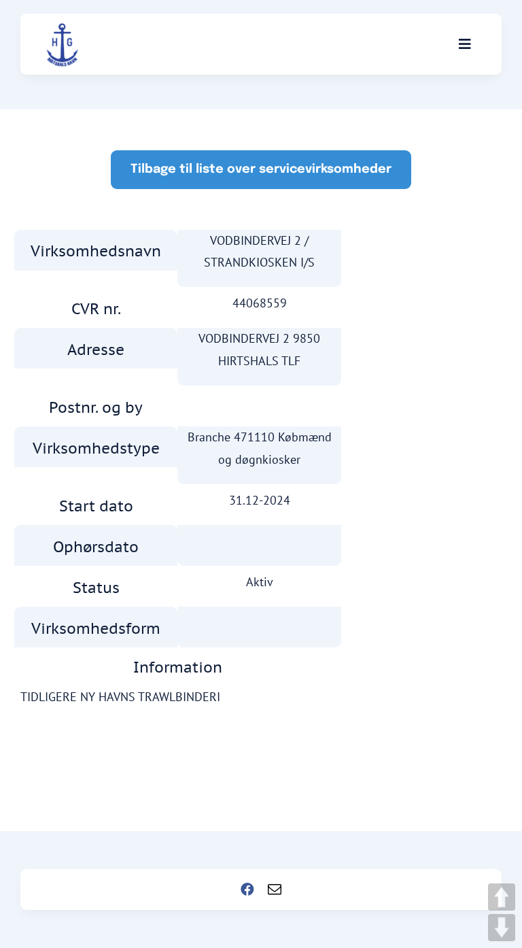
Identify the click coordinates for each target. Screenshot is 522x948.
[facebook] (247, 889)
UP (501, 897)
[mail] (274, 889)
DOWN (501, 927)
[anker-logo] (62, 29)
